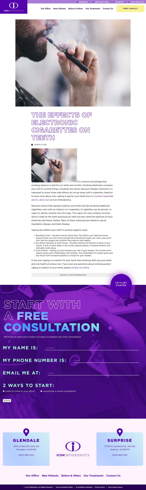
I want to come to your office (19, 391)
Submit (7, 400)
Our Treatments (93, 8)
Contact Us (108, 8)
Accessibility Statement (84, 487)
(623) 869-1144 (137, 2)
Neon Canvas (117, 487)
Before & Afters (75, 8)
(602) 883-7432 (101, 2)
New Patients (59, 8)
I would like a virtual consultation (59, 391)
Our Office (46, 8)
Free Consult (130, 8)
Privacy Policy (100, 487)
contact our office (80, 267)
